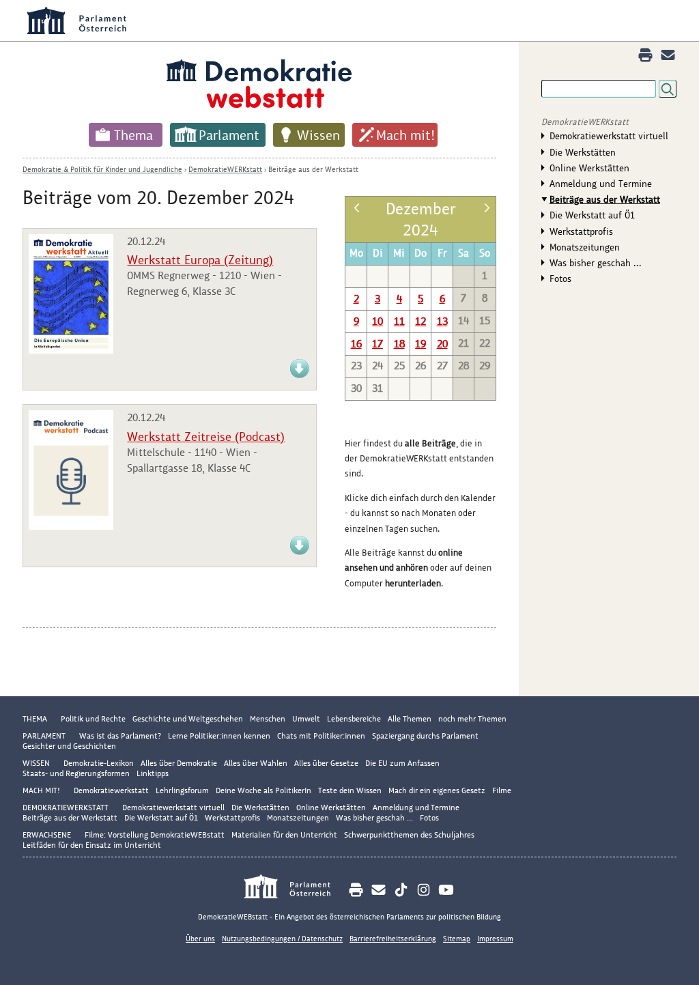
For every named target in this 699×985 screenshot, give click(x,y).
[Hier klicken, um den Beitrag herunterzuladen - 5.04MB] (71, 349)
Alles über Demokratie (179, 763)
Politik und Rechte (93, 719)
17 (377, 343)
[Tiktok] (401, 889)
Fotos (560, 278)
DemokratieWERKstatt (225, 169)
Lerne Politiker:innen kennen (219, 736)
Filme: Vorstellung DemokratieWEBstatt (155, 835)
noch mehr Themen (472, 719)
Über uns (200, 938)
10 (377, 321)
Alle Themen (409, 719)
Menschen (267, 719)
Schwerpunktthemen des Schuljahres (409, 835)
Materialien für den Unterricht (284, 835)
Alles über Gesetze (326, 763)
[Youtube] (446, 889)
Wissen (318, 135)
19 (420, 343)
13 (442, 321)
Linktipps (153, 773)
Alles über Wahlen (255, 763)
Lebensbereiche (354, 719)
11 (399, 321)
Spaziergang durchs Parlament (425, 736)
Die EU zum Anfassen (402, 763)
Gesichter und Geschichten (69, 746)
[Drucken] (645, 54)
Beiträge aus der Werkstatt (313, 169)
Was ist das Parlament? (120, 736)
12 (420, 321)
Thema (133, 135)
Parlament (229, 135)
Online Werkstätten (589, 167)
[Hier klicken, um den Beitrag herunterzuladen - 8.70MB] (300, 552)
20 (442, 343)
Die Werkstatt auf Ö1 (592, 215)
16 (356, 343)
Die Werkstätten (583, 152)
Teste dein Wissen (350, 790)
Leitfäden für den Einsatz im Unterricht (92, 845)
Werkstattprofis (581, 231)
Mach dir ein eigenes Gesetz (436, 790)
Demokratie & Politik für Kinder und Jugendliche (102, 169)
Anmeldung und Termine (601, 183)
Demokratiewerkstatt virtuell (609, 135)
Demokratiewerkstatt (111, 790)
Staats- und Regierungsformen (76, 773)
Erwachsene (47, 835)
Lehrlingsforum (182, 790)
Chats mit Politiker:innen (321, 736)
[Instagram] (423, 889)
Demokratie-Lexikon (98, 763)
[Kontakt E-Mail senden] (667, 54)
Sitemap (456, 938)
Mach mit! (405, 135)
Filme (501, 790)
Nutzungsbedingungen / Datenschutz (282, 938)
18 (399, 343)
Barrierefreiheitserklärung (393, 938)
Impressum (495, 938)
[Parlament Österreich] (294, 888)
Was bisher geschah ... (596, 262)
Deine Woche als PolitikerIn (263, 790)
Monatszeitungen (585, 247)
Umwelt (306, 719)
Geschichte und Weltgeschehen (187, 719)
